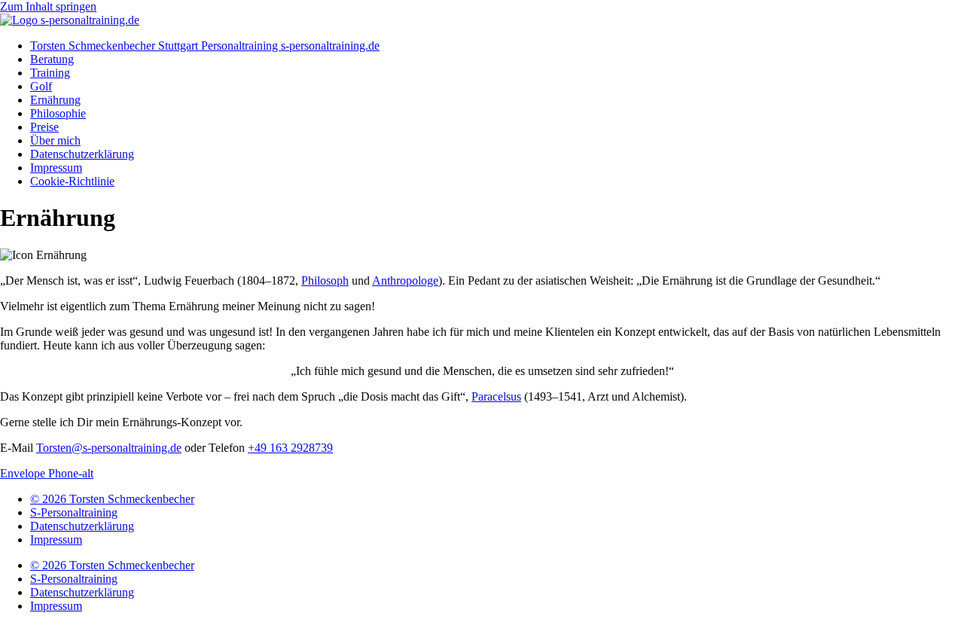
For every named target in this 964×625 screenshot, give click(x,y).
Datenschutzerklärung (82, 154)
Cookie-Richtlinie (72, 181)
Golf (41, 86)
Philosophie (58, 113)
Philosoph (325, 280)
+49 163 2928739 (290, 447)
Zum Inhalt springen (48, 6)
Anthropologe (405, 280)
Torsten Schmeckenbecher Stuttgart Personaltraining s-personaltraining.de (205, 45)
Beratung (52, 59)
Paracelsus (496, 396)
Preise (44, 126)
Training (50, 72)
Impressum (56, 167)
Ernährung (55, 99)
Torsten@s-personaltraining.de (109, 447)
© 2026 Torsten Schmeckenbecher (112, 498)
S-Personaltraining (73, 512)
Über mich (55, 140)
